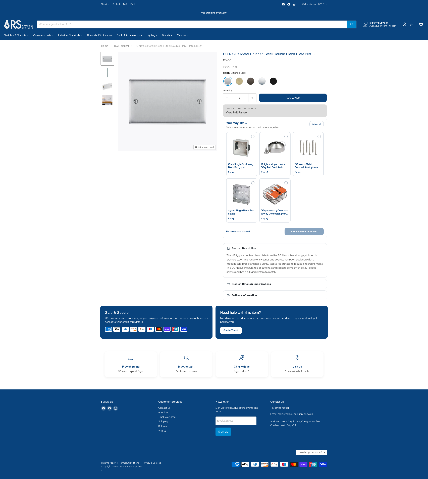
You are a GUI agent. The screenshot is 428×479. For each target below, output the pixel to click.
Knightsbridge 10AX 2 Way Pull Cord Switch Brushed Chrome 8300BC (273, 166)
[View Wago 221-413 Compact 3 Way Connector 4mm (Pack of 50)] (274, 193)
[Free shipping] (130, 364)
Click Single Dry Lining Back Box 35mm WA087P (240, 166)
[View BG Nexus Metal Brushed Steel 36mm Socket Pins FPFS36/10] (308, 147)
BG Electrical (121, 45)
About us (163, 412)
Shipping (105, 4)
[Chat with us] (242, 364)
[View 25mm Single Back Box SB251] (241, 193)
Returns (162, 426)
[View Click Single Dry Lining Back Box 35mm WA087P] (241, 147)
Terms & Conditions (129, 463)
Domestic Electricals (98, 35)
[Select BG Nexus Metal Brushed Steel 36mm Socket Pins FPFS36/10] (319, 136)
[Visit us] (297, 364)
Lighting (151, 35)
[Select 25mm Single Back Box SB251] (252, 182)
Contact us (164, 407)
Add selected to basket (304, 231)
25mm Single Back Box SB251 (241, 212)
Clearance (182, 35)
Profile (133, 4)
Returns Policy (108, 463)
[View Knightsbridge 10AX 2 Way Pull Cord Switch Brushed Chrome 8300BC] (274, 147)
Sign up (223, 431)
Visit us (162, 430)
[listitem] (228, 81)
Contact (116, 4)
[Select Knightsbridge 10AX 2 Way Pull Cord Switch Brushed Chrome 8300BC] (286, 136)
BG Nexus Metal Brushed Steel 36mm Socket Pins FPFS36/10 (308, 166)
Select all (316, 124)
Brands (166, 35)
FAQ (125, 4)
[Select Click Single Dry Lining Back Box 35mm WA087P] (252, 136)
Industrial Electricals (69, 35)
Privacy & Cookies (152, 463)
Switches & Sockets (15, 35)
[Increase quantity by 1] (252, 97)
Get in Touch (231, 330)
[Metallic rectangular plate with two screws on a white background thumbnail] (107, 58)
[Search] (351, 24)
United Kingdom (313, 4)
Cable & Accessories (128, 35)
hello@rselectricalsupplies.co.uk (295, 414)
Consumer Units (42, 35)
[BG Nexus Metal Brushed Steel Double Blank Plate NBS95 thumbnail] (107, 72)
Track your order (167, 417)
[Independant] (186, 364)
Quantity (227, 90)
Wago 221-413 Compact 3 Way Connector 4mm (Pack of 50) (274, 212)
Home (104, 45)
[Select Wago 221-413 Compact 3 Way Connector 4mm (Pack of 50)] (286, 182)
